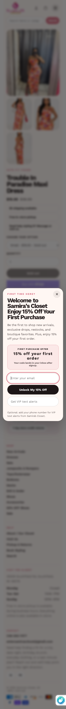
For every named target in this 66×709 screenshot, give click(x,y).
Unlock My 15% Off (33, 390)
